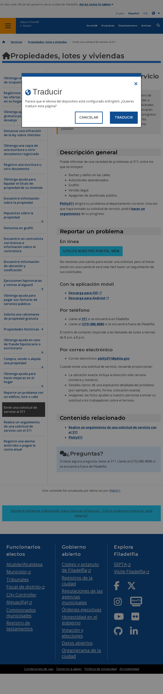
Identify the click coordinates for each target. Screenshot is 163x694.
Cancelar (88, 117)
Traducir (124, 117)
